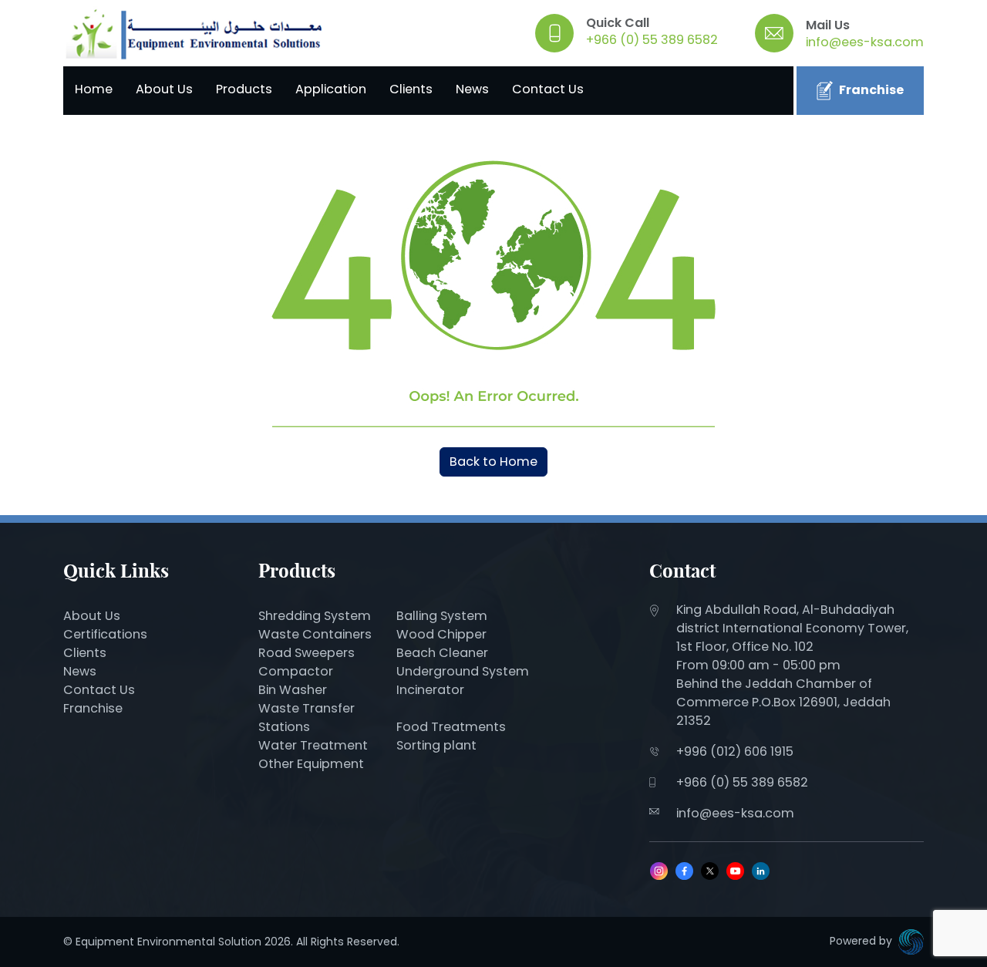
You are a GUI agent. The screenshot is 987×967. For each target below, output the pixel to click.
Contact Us (548, 89)
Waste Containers (315, 634)
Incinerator (430, 690)
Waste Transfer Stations (306, 717)
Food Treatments (451, 727)
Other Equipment (311, 764)
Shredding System (314, 616)
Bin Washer (292, 690)
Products (244, 89)
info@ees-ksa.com (865, 42)
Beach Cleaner (443, 653)
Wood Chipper (441, 634)
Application (330, 89)
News (472, 89)
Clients (411, 89)
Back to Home (493, 461)
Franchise (871, 90)
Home (94, 89)
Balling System (441, 616)
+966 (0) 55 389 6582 (652, 40)
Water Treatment (313, 745)
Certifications (105, 634)
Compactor (295, 671)
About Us (164, 89)
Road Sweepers (306, 653)
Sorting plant (436, 745)
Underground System (462, 671)
